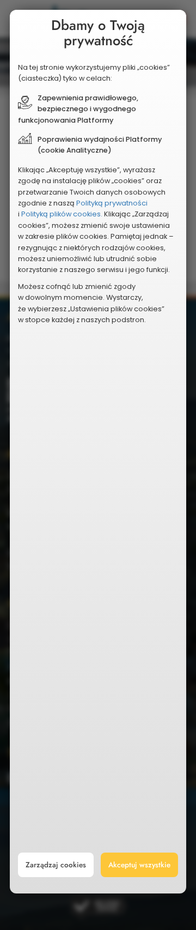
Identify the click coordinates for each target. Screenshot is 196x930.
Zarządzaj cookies (56, 865)
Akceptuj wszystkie (139, 865)
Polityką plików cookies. (61, 214)
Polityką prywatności (112, 203)
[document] (98, 451)
